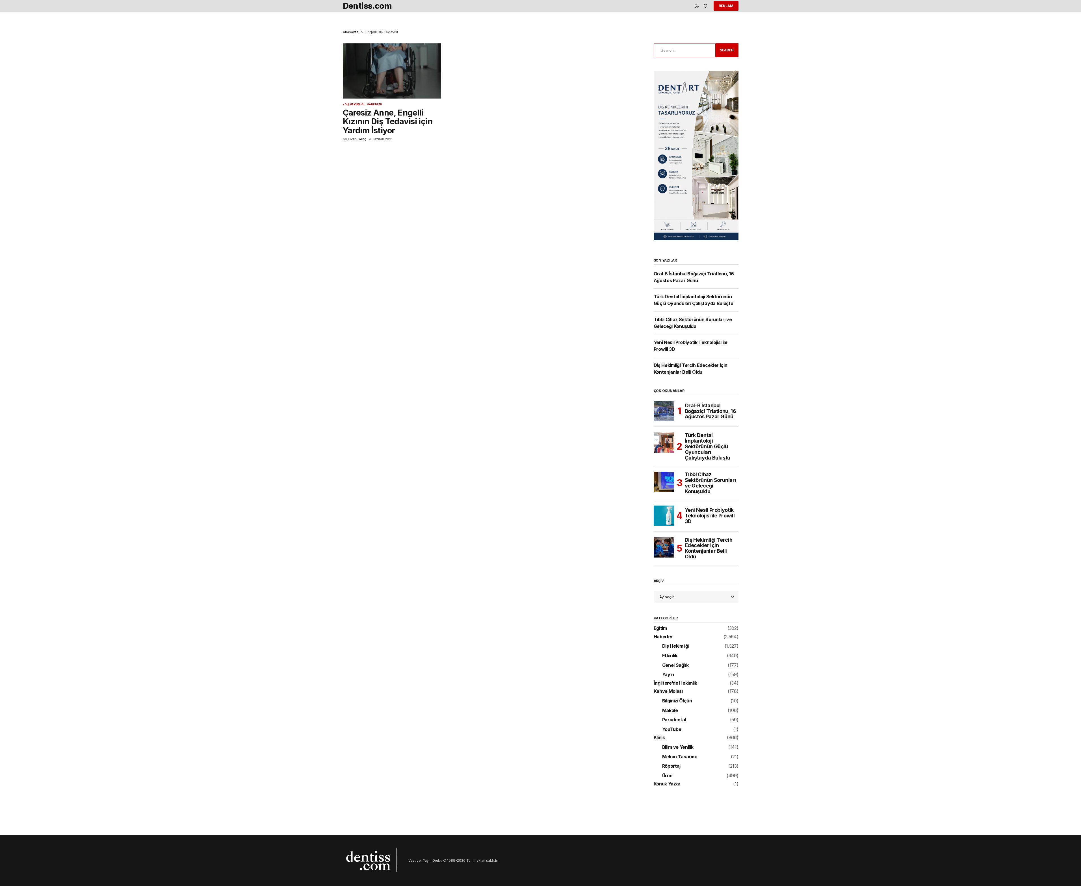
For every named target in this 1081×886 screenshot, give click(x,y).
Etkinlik (669, 655)
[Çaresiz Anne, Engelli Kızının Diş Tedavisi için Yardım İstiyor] (392, 71)
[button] (696, 6)
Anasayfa (350, 32)
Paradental (674, 719)
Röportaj (671, 766)
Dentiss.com (367, 6)
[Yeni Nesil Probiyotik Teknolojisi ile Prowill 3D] (664, 516)
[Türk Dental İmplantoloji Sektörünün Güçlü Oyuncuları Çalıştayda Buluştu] (664, 442)
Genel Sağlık (675, 665)
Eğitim (660, 628)
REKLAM (726, 6)
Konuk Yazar (667, 784)
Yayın (668, 674)
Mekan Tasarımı (679, 756)
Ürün (667, 775)
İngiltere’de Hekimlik (675, 683)
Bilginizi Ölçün (677, 701)
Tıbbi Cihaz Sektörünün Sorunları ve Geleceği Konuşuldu (710, 483)
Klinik (659, 737)
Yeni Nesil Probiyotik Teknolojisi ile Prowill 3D (710, 515)
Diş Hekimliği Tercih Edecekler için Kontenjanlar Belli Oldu (709, 548)
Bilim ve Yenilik (678, 747)
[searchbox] (683, 50)
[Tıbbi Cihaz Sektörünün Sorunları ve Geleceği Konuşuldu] (664, 482)
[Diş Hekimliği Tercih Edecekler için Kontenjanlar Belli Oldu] (664, 547)
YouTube (671, 729)
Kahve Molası (668, 691)
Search (727, 50)
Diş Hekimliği (355, 104)
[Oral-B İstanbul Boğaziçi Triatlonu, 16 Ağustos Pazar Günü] (664, 411)
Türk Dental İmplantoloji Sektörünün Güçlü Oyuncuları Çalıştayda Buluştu (708, 446)
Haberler (374, 104)
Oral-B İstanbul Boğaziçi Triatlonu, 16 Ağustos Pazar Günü (710, 411)
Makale (670, 710)
